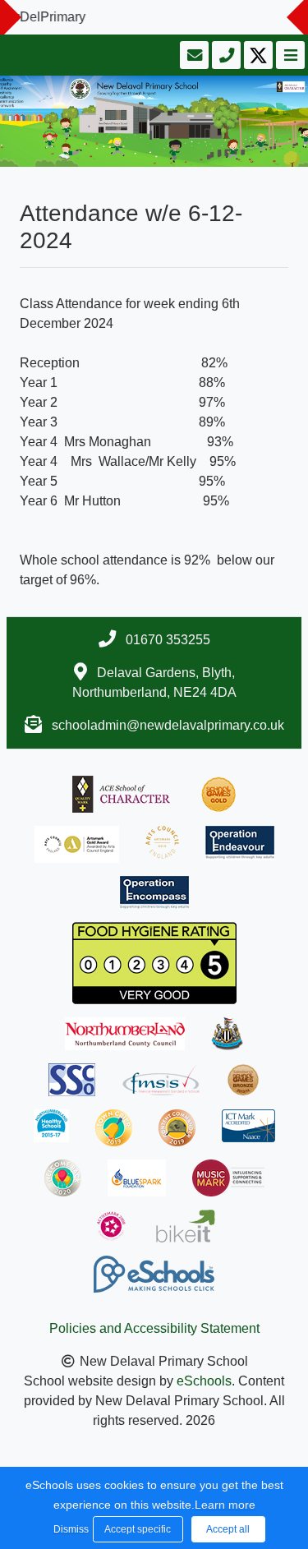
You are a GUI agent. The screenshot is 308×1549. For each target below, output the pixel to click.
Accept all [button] (228, 1529)
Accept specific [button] (137, 1529)
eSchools (204, 1381)
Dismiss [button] (69, 1529)
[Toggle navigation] (289, 55)
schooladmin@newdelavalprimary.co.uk (168, 725)
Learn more (225, 1504)
